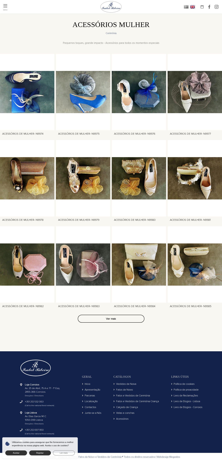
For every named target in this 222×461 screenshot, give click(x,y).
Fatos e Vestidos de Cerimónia (133, 395)
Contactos (90, 407)
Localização (91, 401)
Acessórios (122, 418)
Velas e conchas (125, 413)
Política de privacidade (186, 389)
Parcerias (90, 395)
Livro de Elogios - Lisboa (187, 401)
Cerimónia (111, 33)
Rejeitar (40, 453)
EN (192, 6)
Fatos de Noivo (124, 389)
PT (186, 6)
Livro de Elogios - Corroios (188, 407)
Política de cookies (184, 384)
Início (87, 384)
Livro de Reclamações (186, 395)
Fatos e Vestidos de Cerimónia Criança (137, 401)
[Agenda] (201, 6)
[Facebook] (209, 6)
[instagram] (216, 6)
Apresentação (92, 389)
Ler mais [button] (64, 453)
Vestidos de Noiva (126, 384)
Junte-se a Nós (93, 413)
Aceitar (16, 453)
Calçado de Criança (127, 407)
